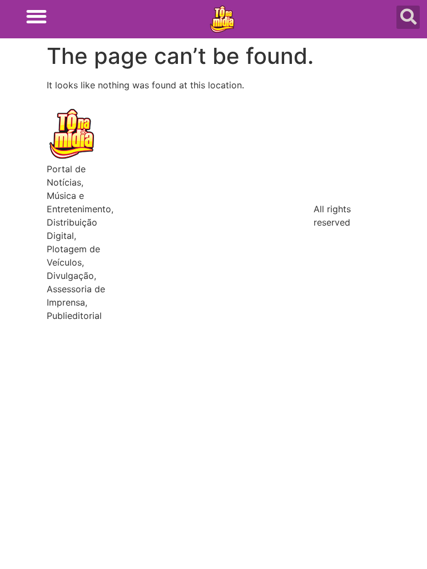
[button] (36, 16)
